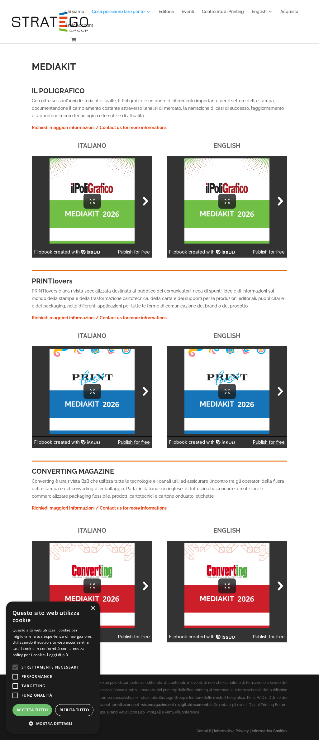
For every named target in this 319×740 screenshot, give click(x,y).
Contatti (204, 731)
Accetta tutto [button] (32, 710)
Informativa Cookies (269, 731)
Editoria (166, 11)
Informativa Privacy (231, 731)
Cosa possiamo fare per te (118, 11)
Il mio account (78, 25)
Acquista (289, 11)
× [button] (92, 608)
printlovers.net (125, 705)
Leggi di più (57, 654)
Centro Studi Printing (223, 11)
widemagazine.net (157, 705)
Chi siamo (74, 11)
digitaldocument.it (195, 705)
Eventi (188, 11)
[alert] (53, 668)
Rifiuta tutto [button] (74, 710)
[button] (52, 724)
